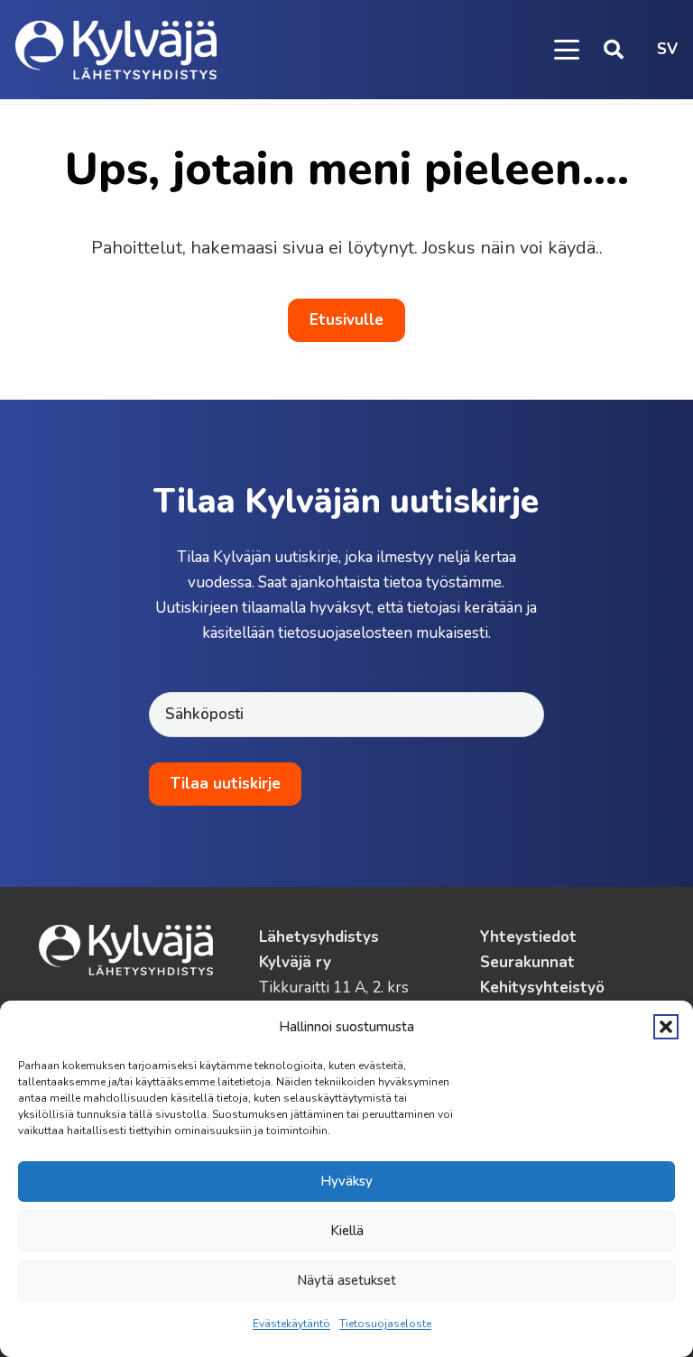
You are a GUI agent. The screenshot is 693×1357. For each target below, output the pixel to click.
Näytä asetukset (346, 1280)
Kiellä (347, 1231)
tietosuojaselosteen (345, 633)
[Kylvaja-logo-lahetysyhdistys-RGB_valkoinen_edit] (116, 50)
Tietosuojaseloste (385, 1323)
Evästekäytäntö (291, 1323)
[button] (666, 1027)
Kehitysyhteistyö (542, 987)
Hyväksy (346, 1181)
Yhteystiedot (528, 937)
